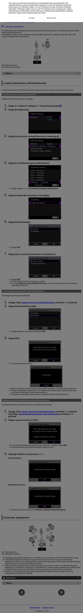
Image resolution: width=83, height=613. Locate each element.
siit (19, 7)
